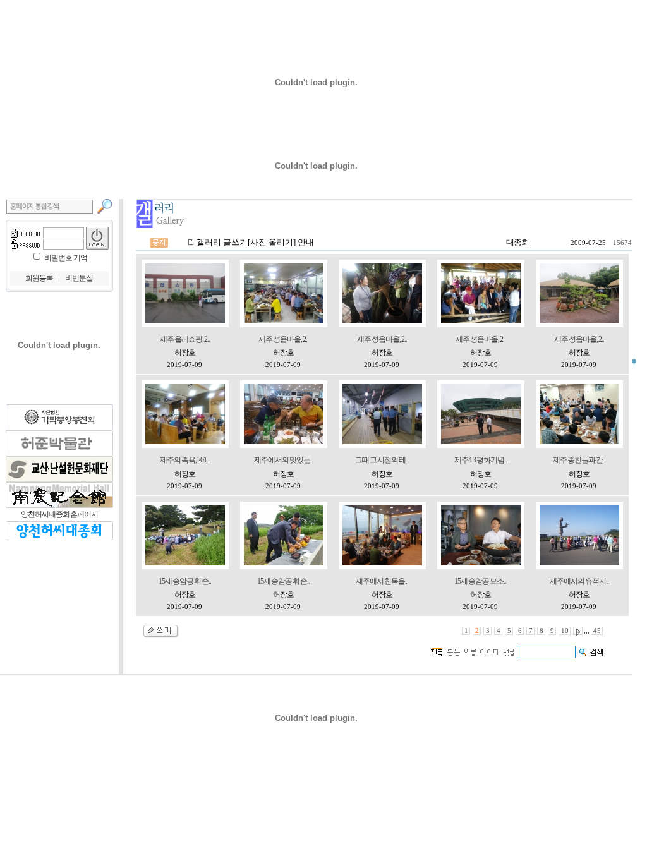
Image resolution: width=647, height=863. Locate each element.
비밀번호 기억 (65, 257)
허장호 (184, 352)
